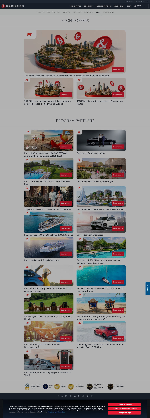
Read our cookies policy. (57, 412)
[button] (124, 413)
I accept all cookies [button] (124, 405)
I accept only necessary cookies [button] (124, 409)
